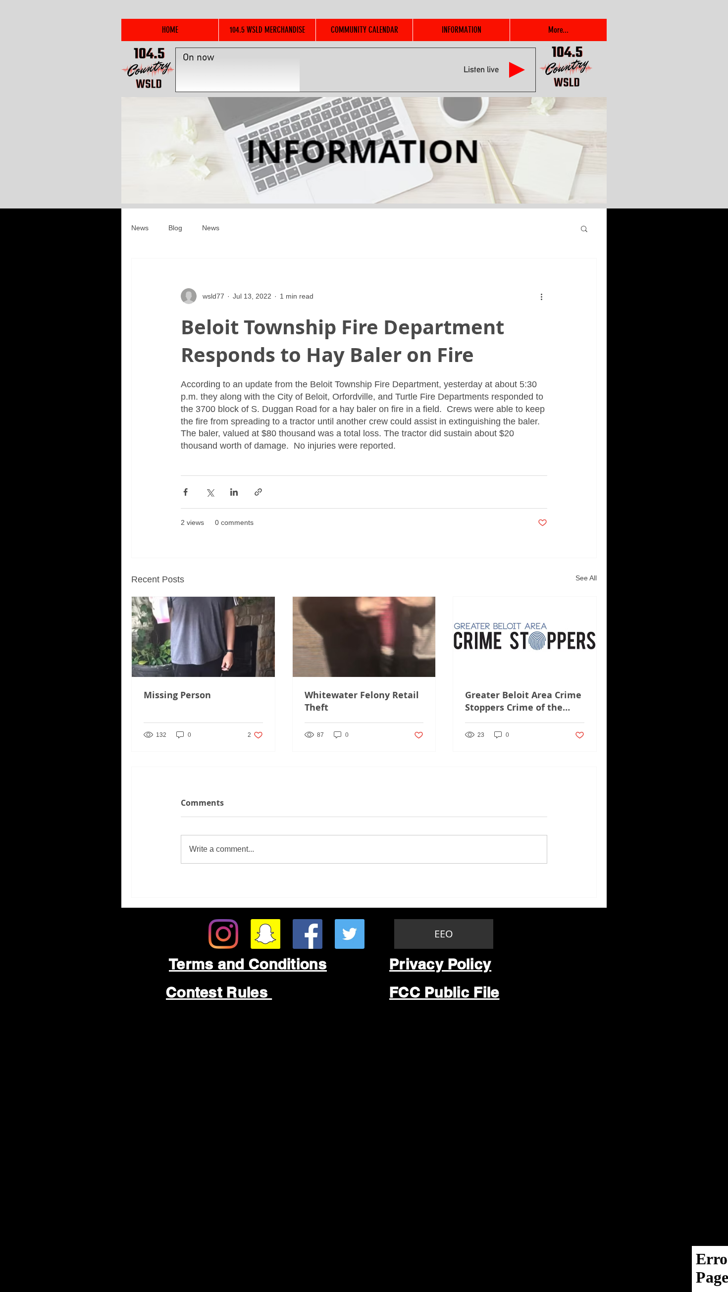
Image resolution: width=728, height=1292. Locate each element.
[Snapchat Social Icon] (265, 934)
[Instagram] (223, 934)
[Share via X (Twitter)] (209, 492)
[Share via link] (258, 492)
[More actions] (541, 296)
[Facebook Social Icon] (307, 934)
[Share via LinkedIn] (234, 492)
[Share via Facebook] (185, 492)
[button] (584, 228)
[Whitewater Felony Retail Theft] (364, 637)
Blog (175, 228)
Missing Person (177, 695)
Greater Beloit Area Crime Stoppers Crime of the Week (523, 701)
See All (586, 578)
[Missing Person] (203, 637)
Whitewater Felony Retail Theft (362, 701)
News (140, 228)
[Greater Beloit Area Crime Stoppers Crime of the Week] (524, 637)
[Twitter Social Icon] (349, 934)
